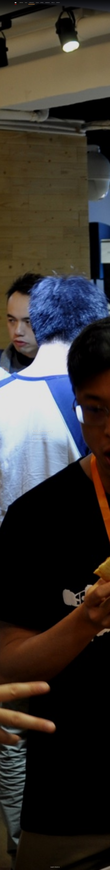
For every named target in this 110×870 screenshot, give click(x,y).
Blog (26, 2)
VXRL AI (52, 2)
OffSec (41, 2)
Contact (58, 2)
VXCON (37, 2)
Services (21, 2)
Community (31, 2)
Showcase (47, 2)
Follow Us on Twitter (41, 438)
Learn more (55, 867)
